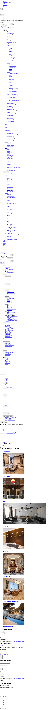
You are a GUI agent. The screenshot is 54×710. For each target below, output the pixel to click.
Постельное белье (8, 354)
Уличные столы (7, 347)
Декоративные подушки (9, 370)
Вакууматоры (7, 326)
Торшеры (6, 268)
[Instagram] (3, 701)
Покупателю (5, 5)
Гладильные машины (8, 323)
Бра (5, 270)
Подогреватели (7, 325)
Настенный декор (8, 361)
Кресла (4, 242)
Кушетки (6, 378)
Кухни (4, 240)
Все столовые (9, 310)
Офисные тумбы (10, 285)
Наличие (6, 22)
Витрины (8, 300)
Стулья (4, 245)
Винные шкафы (7, 334)
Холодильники (7, 336)
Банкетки (8, 279)
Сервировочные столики (11, 309)
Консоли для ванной (10, 318)
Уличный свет (7, 267)
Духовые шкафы (8, 333)
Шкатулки (6, 359)
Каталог (4, 691)
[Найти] (11, 24)
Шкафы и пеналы (10, 317)
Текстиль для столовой (9, 352)
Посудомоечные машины (9, 328)
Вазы (5, 360)
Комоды (6, 392)
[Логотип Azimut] (0, 253)
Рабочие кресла (7, 386)
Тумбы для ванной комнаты (12, 319)
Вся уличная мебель (8, 349)
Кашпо (6, 365)
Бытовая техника (6, 250)
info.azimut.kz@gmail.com (4, 654)
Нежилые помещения (6, 451)
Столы (4, 244)
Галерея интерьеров (6, 693)
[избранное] (2, 26)
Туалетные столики (10, 292)
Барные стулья (9, 307)
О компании (5, 1)
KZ (3, 17)
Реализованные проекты (7, 2)
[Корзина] (4, 26)
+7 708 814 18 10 (3, 27)
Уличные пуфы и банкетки (9, 345)
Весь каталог (5, 372)
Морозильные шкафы (8, 335)
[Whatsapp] (6, 26)
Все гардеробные (10, 314)
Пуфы (8, 280)
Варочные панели (8, 332)
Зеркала (4, 338)
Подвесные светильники (9, 272)
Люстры (6, 271)
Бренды (4, 3)
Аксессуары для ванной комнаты (11, 368)
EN (3, 18)
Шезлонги (8, 278)
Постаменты (7, 367)
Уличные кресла (7, 343)
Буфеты (8, 308)
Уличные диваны (8, 344)
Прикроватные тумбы (11, 293)
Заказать (2, 676)
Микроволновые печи (9, 330)
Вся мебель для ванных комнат (12, 320)
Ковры (4, 340)
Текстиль (4, 249)
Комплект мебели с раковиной (12, 316)
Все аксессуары (7, 371)
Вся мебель (7, 321)
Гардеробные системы (11, 312)
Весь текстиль (7, 355)
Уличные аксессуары (8, 346)
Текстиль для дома (8, 353)
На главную (2, 689)
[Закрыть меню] (1, 259)
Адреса (4, 7)
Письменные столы (10, 287)
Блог (3, 6)
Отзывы (4, 4)
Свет (3, 248)
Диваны (4, 241)
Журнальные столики (11, 298)
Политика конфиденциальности (8, 706)
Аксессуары (5, 247)
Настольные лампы (8, 266)
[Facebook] (3, 703)
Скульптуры (7, 369)
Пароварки (7, 329)
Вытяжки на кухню (8, 331)
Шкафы (8, 291)
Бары (8, 299)
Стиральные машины (8, 327)
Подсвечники (7, 363)
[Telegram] (7, 26)
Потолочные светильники (9, 269)
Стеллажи (6, 385)
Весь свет (6, 273)
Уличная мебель (5, 376)
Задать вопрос (3, 639)
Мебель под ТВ (9, 302)
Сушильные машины (8, 324)
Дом (3, 450)
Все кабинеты (9, 288)
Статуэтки (6, 362)
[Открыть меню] (1, 22)
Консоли (8, 301)
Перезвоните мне (3, 665)
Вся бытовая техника (8, 337)
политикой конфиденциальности (20, 641)
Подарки (6, 358)
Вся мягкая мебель (10, 282)
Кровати (4, 243)
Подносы (6, 364)
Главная (4, 442)
